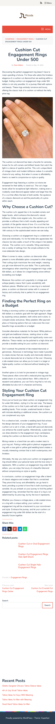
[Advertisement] (27, 645)
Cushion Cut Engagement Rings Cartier (13, 588)
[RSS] (41, 3)
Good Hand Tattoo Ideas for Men (16, 704)
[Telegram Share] (20, 529)
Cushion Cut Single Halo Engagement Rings (29, 566)
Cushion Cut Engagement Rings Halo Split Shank (33, 555)
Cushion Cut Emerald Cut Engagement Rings (42, 588)
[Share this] (4, 529)
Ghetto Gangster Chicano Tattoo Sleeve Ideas (21, 685)
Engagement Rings (19, 577)
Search (5, 600)
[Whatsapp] (25, 529)
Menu (49, 2)
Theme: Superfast (41, 717)
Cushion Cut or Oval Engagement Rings (34, 545)
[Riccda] (27, 15)
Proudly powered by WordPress (19, 717)
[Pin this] (14, 529)
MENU (48, 29)
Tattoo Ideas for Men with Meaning (17, 699)
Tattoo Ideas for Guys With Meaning (17, 694)
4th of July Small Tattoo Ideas (15, 690)
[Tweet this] (9, 529)
